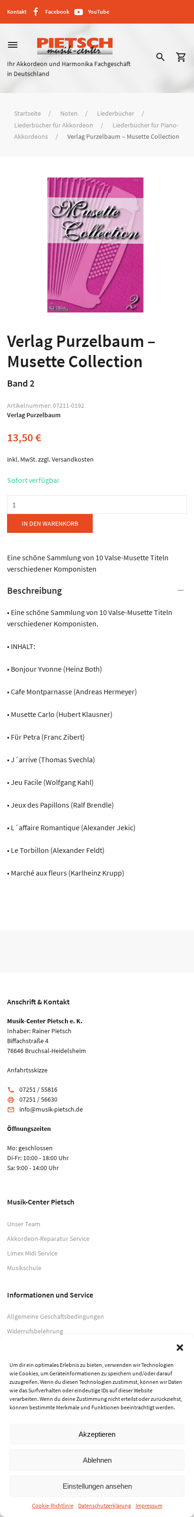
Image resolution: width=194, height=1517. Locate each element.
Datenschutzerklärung (104, 1505)
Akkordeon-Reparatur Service (48, 1238)
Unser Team (23, 1224)
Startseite (27, 113)
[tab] (97, 731)
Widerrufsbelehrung (35, 1331)
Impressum (149, 1505)
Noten (69, 113)
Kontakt (16, 11)
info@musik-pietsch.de (51, 1109)
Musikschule (24, 1268)
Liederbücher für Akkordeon (53, 125)
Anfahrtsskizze (27, 1070)
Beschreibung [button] (34, 590)
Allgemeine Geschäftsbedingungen (55, 1316)
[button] (180, 1346)
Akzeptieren (97, 1434)
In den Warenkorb (50, 523)
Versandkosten (73, 459)
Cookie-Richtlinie (52, 1505)
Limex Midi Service (32, 1253)
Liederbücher (115, 113)
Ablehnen (97, 1460)
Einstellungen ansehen (97, 1486)
